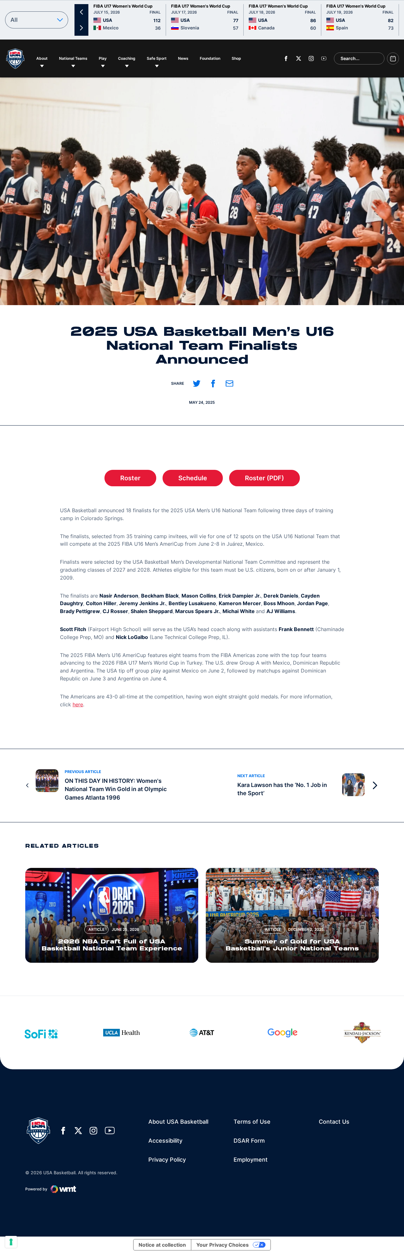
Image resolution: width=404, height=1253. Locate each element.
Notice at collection (162, 1245)
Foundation (211, 58)
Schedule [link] (200, 480)
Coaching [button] (126, 58)
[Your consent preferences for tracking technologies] (11, 1242)
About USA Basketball (178, 1121)
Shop (237, 58)
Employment (251, 1159)
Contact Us (334, 1121)
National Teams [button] (73, 58)
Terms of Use (252, 1121)
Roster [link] (138, 480)
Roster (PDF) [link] (272, 480)
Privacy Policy (167, 1159)
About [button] (42, 58)
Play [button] (103, 58)
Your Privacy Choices (222, 1245)
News (183, 58)
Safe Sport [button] (157, 58)
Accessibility (165, 1140)
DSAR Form (249, 1140)
